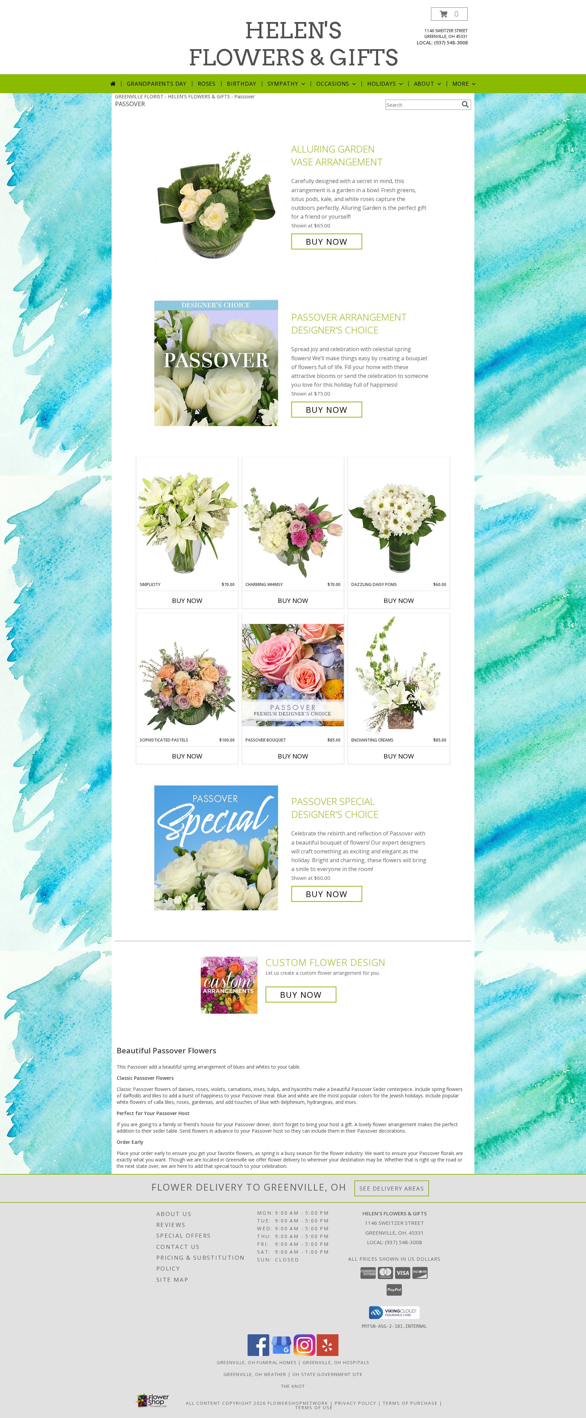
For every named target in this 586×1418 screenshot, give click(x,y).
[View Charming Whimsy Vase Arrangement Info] (293, 519)
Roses (207, 83)
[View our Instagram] (304, 1354)
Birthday (241, 83)
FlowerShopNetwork (298, 1403)
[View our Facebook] (258, 1354)
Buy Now (327, 241)
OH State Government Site (327, 1374)
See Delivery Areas (391, 1188)
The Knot (293, 1386)
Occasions (332, 83)
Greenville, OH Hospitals (335, 1362)
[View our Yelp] (327, 1354)
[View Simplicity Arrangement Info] (187, 519)
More (460, 83)
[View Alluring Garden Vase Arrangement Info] (221, 195)
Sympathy (283, 83)
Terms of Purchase (410, 1403)
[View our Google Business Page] (281, 1354)
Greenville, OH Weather (255, 1374)
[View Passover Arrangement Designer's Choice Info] (221, 363)
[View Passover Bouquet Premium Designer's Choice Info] (293, 674)
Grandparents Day (157, 83)
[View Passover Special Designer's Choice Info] (221, 848)
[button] (449, 14)
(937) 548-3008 (451, 42)
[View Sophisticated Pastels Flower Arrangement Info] (187, 675)
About (424, 83)
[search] (465, 104)
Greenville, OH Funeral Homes (257, 1362)
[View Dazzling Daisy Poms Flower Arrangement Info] (399, 519)
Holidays (381, 83)
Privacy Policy (355, 1403)
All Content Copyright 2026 (226, 1403)
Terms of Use (314, 1407)
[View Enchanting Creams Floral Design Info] (399, 675)
